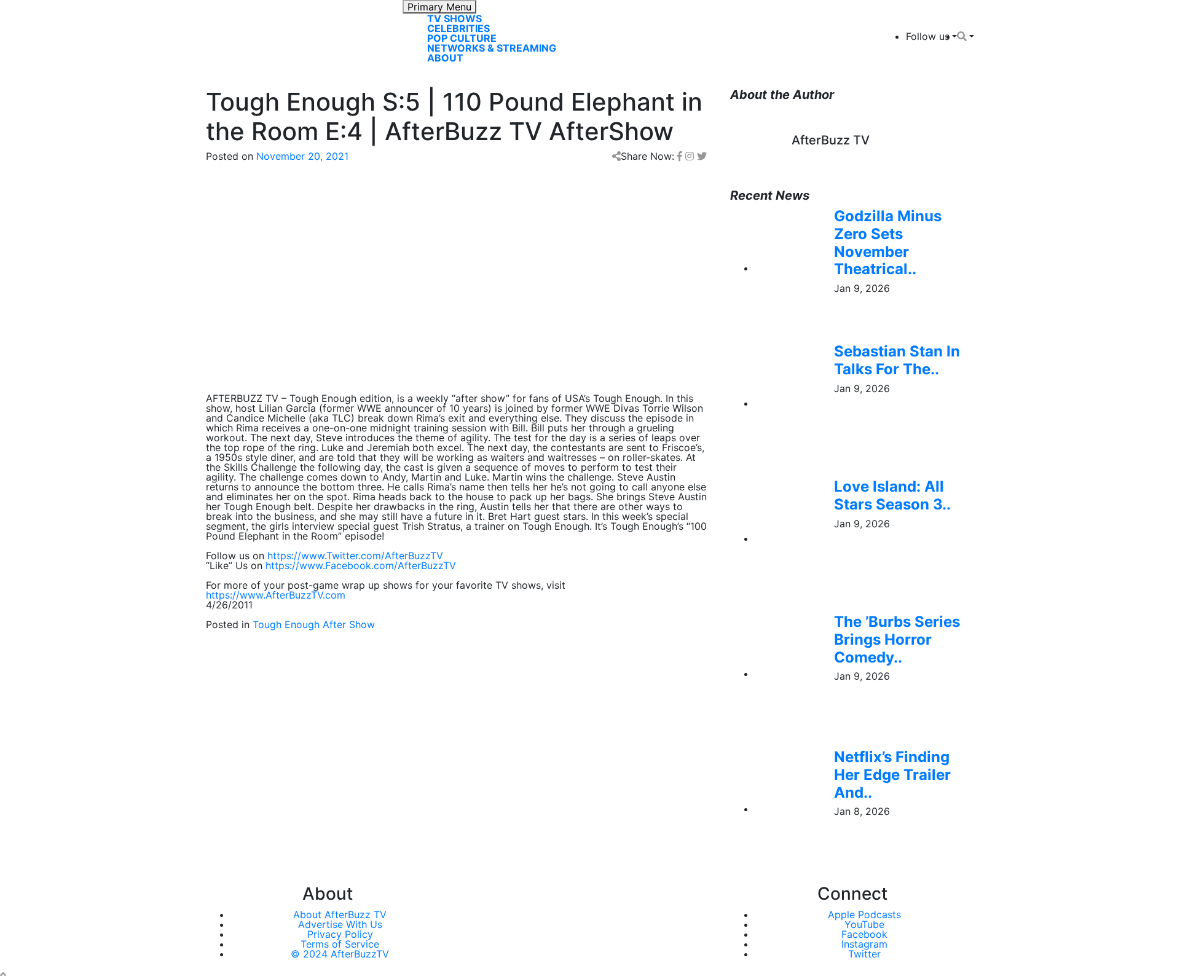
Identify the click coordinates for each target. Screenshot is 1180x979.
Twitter (864, 954)
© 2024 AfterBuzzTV (340, 954)
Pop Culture (462, 38)
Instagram (864, 944)
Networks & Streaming (491, 48)
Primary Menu (439, 7)
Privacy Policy (340, 934)
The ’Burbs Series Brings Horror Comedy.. (897, 639)
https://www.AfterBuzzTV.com (275, 595)
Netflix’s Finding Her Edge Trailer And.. (892, 774)
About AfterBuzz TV (340, 914)
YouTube (864, 924)
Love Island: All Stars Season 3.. (892, 495)
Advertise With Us (340, 924)
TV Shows (454, 18)
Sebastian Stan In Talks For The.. (897, 360)
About (445, 58)
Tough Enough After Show (314, 624)
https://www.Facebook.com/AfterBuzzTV (361, 565)
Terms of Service (340, 944)
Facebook (864, 934)
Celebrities (458, 28)
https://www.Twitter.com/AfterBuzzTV (355, 555)
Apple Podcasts (864, 914)
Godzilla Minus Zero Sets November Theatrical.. (888, 242)
